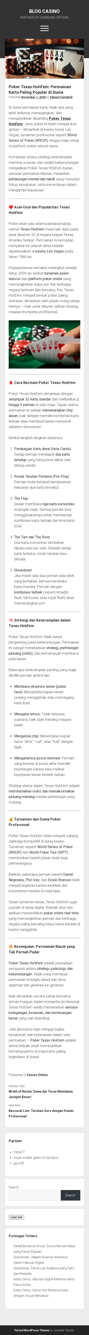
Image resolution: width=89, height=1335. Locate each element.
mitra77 (19, 1152)
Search (14, 1187)
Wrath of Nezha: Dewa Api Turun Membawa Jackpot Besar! (41, 1094)
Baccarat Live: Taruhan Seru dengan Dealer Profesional (41, 1113)
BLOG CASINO (44, 11)
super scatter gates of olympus (35, 1157)
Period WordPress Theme (31, 1330)
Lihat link (16, 1217)
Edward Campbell (61, 97)
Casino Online (37, 1075)
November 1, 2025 (33, 97)
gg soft (18, 1163)
